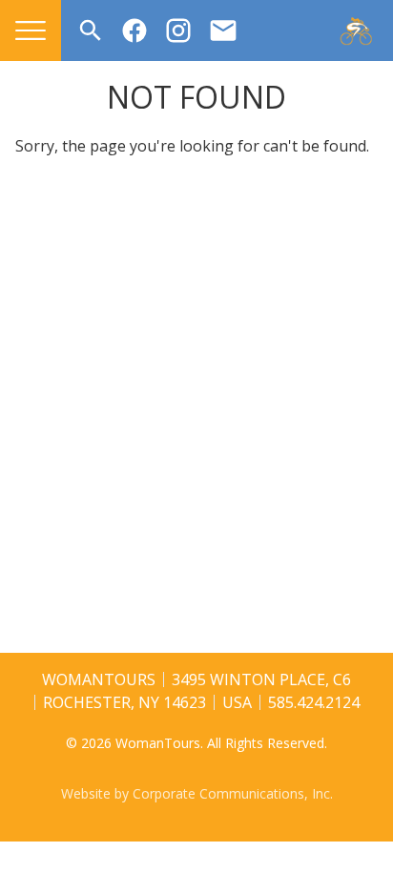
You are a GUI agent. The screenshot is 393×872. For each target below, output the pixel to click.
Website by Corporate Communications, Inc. (197, 793)
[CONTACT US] (223, 30)
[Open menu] (30, 30)
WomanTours (98, 679)
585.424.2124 (314, 702)
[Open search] (90, 30)
